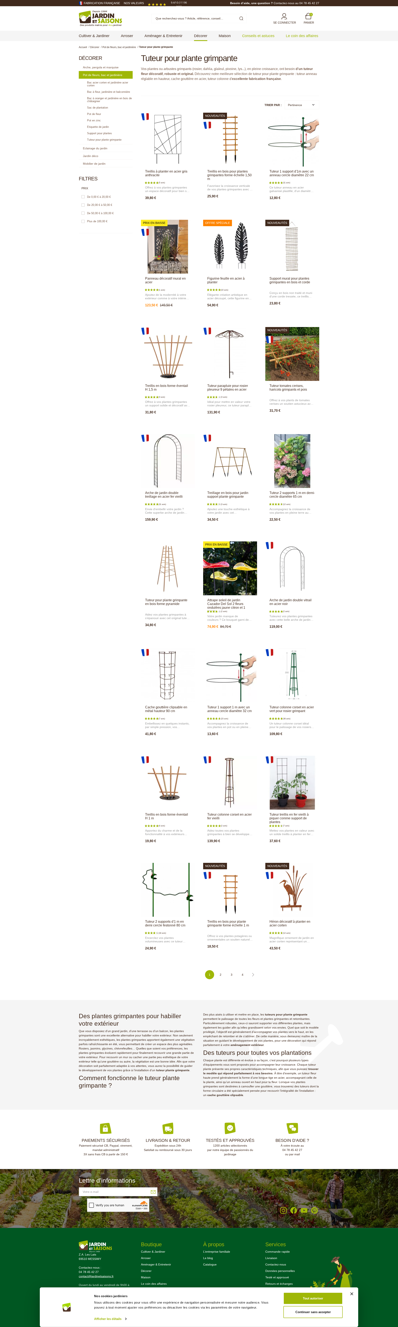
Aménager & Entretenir (156, 1264)
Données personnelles (280, 1271)
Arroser (146, 1258)
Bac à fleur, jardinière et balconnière (108, 91)
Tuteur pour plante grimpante (104, 139)
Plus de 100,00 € (97, 221)
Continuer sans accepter (313, 1312)
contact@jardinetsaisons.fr (96, 1276)
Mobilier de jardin (94, 163)
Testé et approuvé (277, 1277)
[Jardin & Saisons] (100, 18)
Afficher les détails (107, 1319)
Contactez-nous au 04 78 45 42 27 (296, 3)
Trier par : (273, 105)
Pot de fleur (94, 114)
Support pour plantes (99, 133)
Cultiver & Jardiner (153, 1251)
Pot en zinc (94, 120)
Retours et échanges (279, 1283)
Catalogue (210, 1264)
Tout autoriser (313, 1298)
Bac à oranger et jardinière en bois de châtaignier (109, 100)
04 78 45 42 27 (292, 1150)
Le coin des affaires (154, 1283)
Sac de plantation (97, 107)
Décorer (146, 1271)
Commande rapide (277, 1251)
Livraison (271, 1258)
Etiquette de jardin (98, 126)
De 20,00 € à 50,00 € (99, 204)
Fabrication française (102, 3)
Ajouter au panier (167, 207)
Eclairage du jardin (95, 148)
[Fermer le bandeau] (351, 1293)
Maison (145, 1277)
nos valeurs (134, 3)
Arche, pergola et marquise (101, 67)
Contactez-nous (275, 1264)
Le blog (208, 1258)
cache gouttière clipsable (225, 1095)
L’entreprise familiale (216, 1251)
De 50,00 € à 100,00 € (100, 213)
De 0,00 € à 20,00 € (99, 196)
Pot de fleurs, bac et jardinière (102, 75)
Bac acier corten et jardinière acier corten (107, 84)
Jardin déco (90, 156)
